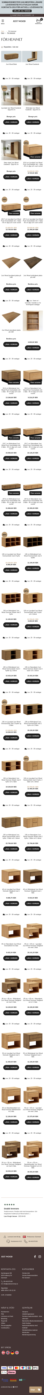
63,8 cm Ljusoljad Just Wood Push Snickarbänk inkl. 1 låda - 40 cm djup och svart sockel (33, 164)
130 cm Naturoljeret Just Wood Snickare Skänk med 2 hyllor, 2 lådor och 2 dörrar (32, 836)
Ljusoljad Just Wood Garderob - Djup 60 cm (11, 109)
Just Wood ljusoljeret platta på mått (11, 276)
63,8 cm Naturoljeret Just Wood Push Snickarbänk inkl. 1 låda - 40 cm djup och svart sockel (33, 390)
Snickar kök (26, 1273)
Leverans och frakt (7, 1316)
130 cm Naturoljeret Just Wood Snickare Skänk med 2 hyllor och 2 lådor (11, 780)
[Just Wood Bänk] (11, 56)
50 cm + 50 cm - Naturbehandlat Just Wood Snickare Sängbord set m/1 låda (33, 1165)
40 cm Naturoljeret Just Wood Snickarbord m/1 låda (11, 945)
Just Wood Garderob (32, 64)
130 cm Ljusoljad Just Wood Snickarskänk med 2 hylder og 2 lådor (11, 723)
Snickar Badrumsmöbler (30, 1275)
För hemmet (26, 1278)
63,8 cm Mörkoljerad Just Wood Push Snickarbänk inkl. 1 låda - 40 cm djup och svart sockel (11, 390)
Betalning (4, 1318)
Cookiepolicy (5, 1328)
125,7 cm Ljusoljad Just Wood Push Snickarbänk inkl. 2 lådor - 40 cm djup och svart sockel (11, 220)
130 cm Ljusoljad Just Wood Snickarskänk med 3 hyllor (11, 555)
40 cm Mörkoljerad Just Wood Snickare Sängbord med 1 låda (33, 891)
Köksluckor (25, 1332)
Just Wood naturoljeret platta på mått (11, 331)
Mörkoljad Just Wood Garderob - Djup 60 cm (32, 109)
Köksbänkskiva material (30, 1330)
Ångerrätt (4, 1321)
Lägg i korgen (33, 179)
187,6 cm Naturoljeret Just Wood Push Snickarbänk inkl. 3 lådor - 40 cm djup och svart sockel (33, 501)
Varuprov (25, 1312)
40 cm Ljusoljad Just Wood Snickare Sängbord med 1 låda (11, 891)
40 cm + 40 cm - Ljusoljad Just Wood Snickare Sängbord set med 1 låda (33, 945)
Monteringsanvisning (29, 1335)
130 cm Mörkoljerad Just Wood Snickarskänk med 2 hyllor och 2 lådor (33, 723)
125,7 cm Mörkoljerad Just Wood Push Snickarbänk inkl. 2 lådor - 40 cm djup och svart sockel (11, 446)
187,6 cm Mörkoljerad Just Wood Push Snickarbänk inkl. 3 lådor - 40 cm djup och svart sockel (11, 501)
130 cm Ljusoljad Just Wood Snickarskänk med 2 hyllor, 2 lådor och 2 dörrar (32, 780)
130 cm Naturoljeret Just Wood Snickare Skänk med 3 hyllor (11, 612)
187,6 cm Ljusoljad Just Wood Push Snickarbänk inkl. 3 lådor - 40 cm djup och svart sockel (33, 220)
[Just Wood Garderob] (32, 56)
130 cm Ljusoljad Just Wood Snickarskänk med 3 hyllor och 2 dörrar (33, 612)
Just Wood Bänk (11, 64)
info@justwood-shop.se (10, 1284)
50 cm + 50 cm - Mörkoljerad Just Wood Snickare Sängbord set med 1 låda (11, 1164)
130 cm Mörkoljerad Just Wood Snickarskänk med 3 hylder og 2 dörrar (11, 668)
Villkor (3, 1323)
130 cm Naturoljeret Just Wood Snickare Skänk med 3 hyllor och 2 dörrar (32, 668)
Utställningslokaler (28, 1314)
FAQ (2, 1314)
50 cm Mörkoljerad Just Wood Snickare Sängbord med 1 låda (33, 1055)
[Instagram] (39, 1258)
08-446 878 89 (33, 1241)
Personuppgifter (6, 1325)
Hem (2, 31)
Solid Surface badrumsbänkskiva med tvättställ (30, 1325)
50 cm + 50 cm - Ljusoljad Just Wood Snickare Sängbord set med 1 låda (33, 1109)
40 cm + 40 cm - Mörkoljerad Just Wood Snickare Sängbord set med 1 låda (11, 1000)
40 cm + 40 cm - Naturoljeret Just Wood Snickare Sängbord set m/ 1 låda (33, 1000)
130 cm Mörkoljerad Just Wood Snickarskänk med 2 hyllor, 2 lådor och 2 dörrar (11, 836)
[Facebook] (35, 1258)
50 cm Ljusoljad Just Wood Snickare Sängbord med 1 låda (11, 1055)
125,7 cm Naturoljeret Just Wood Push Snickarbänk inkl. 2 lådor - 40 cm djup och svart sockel (33, 446)
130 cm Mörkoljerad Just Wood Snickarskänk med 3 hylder (33, 555)
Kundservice (5, 1312)
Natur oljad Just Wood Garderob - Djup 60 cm (11, 163)
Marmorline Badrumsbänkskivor (32, 1321)
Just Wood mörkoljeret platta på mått (32, 276)
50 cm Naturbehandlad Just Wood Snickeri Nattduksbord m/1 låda (11, 1109)
